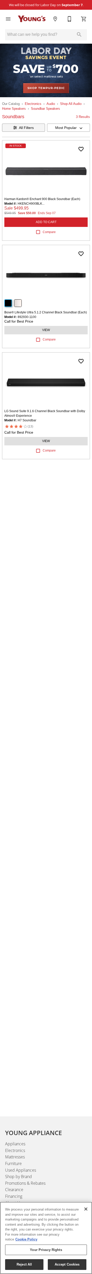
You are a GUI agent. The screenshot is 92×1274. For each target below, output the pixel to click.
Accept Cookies (67, 1264)
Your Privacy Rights (46, 1250)
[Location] (55, 19)
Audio (51, 104)
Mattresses (15, 1157)
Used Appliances (20, 1170)
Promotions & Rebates (25, 1183)
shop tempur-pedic (46, 88)
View (46, 330)
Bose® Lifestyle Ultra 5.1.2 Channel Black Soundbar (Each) (45, 312)
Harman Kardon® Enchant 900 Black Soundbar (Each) (42, 199)
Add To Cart (46, 222)
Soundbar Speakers (45, 109)
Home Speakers (14, 109)
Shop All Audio (71, 104)
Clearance (14, 1189)
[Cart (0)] (84, 19)
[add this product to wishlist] (81, 149)
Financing (13, 1196)
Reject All (24, 1264)
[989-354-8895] (69, 19)
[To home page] (31, 19)
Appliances (15, 1144)
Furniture (13, 1163)
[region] (46, 1238)
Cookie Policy (26, 1239)
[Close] (85, 1209)
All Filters (26, 128)
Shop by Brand (18, 1176)
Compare (49, 232)
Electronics (33, 104)
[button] (8, 19)
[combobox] (68, 128)
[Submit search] (79, 34)
